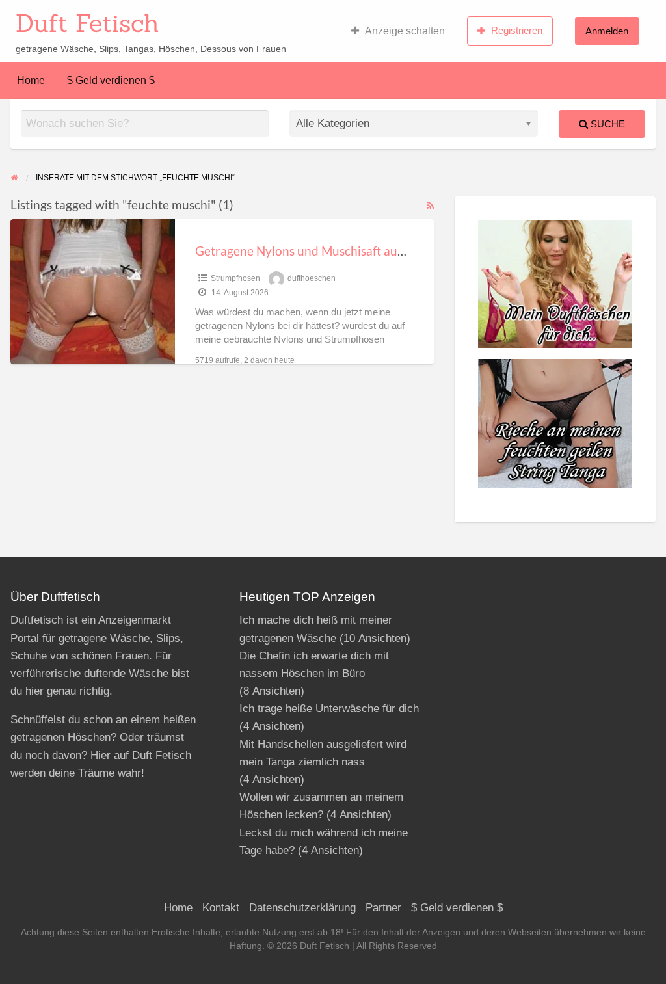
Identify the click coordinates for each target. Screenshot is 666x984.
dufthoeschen (311, 278)
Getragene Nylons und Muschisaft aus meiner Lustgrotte (350, 250)
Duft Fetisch (87, 22)
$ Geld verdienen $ (111, 80)
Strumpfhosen (235, 278)
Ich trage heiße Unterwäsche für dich (329, 708)
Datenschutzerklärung (302, 907)
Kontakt (220, 907)
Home (31, 80)
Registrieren (516, 30)
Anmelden (606, 30)
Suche (606, 123)
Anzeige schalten (405, 30)
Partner (383, 907)
